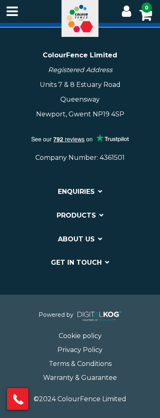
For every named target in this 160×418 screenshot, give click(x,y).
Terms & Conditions (80, 364)
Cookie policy (80, 336)
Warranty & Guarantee (80, 378)
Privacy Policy (80, 350)
